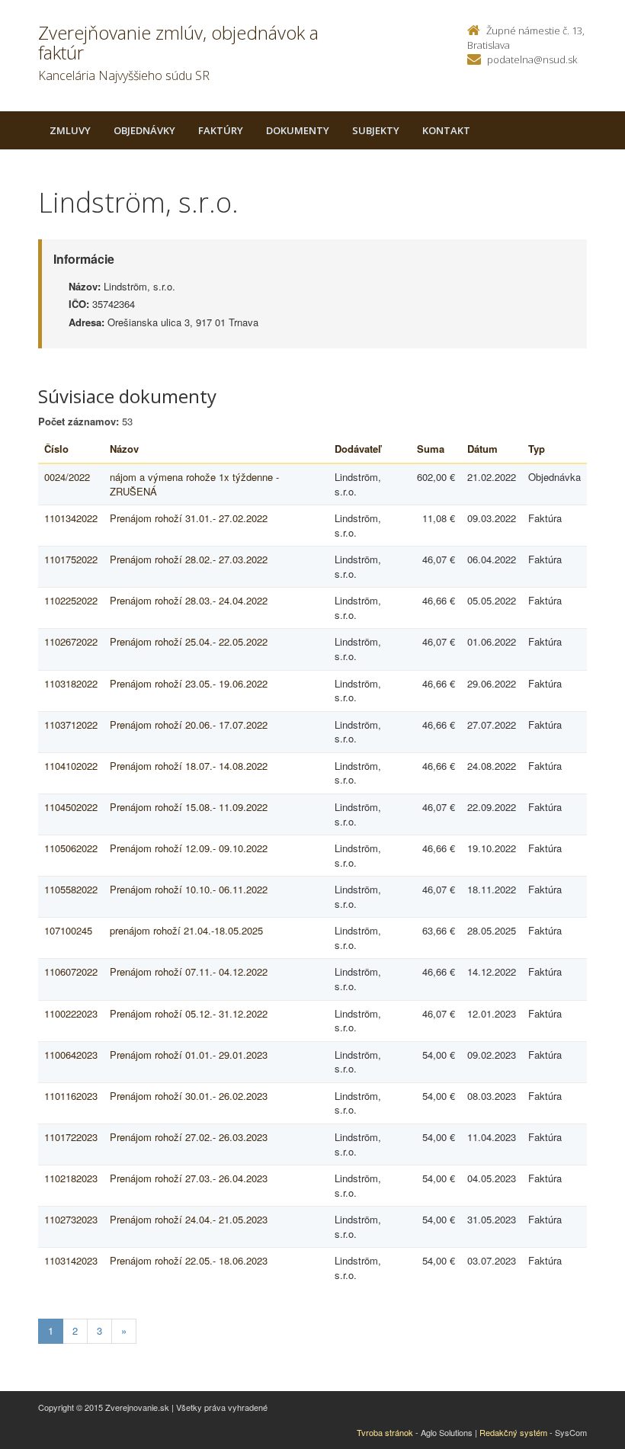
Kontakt (446, 130)
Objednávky (144, 130)
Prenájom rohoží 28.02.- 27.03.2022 (189, 559)
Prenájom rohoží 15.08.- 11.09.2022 (189, 807)
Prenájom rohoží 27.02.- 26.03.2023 (189, 1137)
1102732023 (71, 1219)
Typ (536, 448)
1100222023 (71, 1013)
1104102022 (71, 765)
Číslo (56, 448)
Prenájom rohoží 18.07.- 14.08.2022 (189, 765)
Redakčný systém (513, 1432)
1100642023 (71, 1054)
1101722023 (71, 1137)
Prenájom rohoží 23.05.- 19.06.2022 (189, 683)
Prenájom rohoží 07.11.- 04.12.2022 (189, 971)
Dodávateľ (358, 448)
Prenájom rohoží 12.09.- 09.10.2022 (189, 848)
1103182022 (71, 683)
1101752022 (71, 559)
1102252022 (71, 600)
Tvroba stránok (385, 1432)
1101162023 (71, 1095)
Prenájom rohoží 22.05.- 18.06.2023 (189, 1260)
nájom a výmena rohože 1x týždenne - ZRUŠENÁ (194, 484)
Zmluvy (70, 130)
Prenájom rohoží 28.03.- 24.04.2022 (189, 600)
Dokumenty (297, 130)
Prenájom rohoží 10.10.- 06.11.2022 (189, 889)
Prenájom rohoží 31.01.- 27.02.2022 (189, 518)
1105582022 (71, 889)
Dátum (482, 448)
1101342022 (71, 518)
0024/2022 (67, 477)
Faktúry (220, 130)
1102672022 (71, 641)
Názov (124, 448)
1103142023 (71, 1260)
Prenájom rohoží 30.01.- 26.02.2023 (189, 1095)
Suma (430, 448)
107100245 (68, 930)
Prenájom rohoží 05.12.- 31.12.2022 (189, 1013)
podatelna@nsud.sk (532, 59)
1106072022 (71, 971)
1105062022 (71, 848)
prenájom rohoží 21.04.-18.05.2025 (186, 930)
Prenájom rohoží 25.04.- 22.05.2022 (189, 641)
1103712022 (71, 724)
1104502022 (71, 807)
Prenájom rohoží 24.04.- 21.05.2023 (189, 1219)
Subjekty (375, 130)
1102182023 (71, 1178)
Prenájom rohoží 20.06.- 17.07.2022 (189, 724)
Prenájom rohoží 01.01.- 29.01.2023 (189, 1054)
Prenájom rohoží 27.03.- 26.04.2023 (189, 1178)
